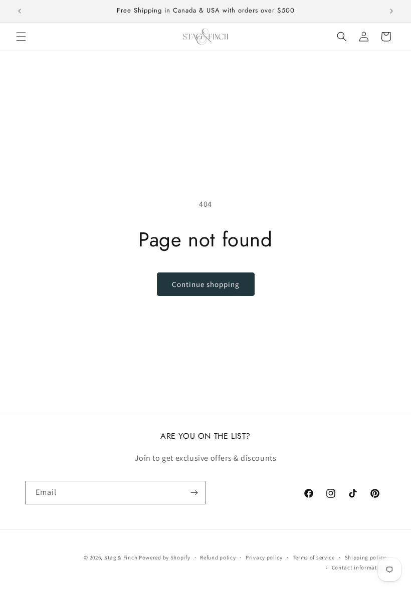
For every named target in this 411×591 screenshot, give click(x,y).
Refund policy (218, 557)
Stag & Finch (120, 557)
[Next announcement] (391, 11)
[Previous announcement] (20, 11)
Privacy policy (264, 557)
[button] (21, 37)
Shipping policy (365, 557)
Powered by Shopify (164, 557)
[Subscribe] (194, 492)
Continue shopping (206, 284)
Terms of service (314, 557)
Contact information (359, 567)
